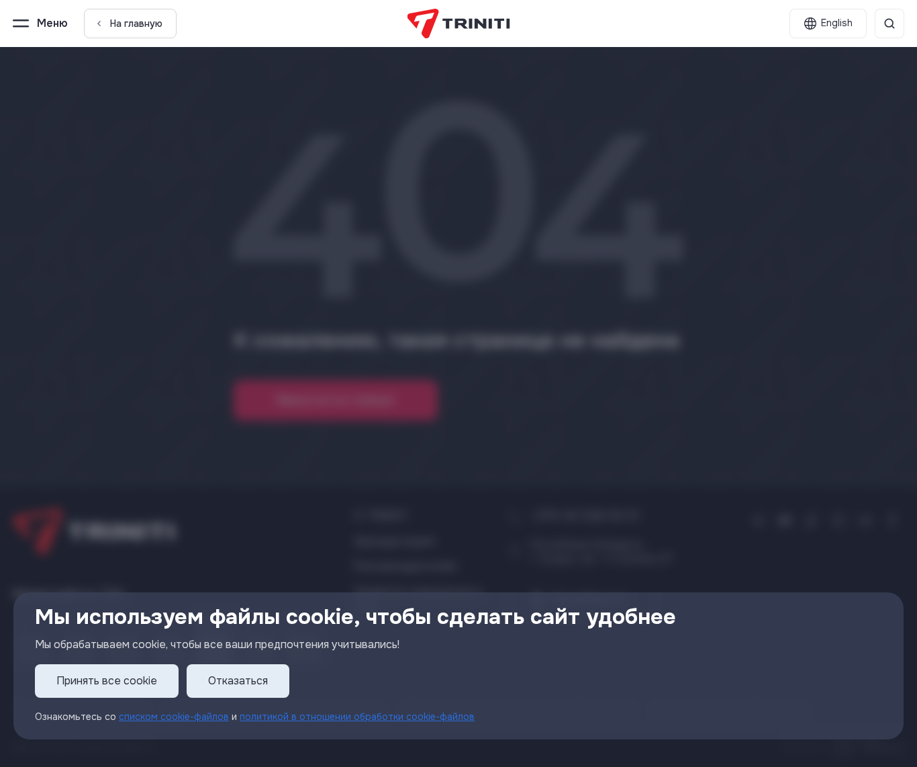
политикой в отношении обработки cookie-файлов (357, 717)
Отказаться (238, 681)
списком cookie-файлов (174, 717)
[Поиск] (889, 23)
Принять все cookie (106, 681)
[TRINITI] (458, 23)
